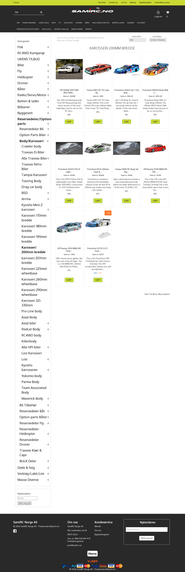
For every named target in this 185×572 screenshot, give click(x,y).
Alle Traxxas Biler (34, 158)
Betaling (133, 2)
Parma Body (30, 382)
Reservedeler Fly (32, 423)
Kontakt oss (113, 2)
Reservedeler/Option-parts (75, 38)
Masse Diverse (28, 480)
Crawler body (31, 146)
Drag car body (32, 187)
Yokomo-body (32, 376)
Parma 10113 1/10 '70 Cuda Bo (98, 91)
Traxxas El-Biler (33, 152)
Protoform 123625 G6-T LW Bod (127, 91)
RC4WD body (31, 335)
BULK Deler (28, 461)
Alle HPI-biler (31, 347)
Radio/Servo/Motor (31, 95)
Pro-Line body (32, 311)
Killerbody (29, 341)
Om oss (124, 2)
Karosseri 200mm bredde (68, 40)
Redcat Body (31, 329)
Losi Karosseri (32, 353)
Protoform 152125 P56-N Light (69, 170)
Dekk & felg (26, 467)
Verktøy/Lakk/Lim (30, 473)
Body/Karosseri (32, 141)
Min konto (102, 2)
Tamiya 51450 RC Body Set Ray (127, 170)
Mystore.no (54, 526)
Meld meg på (146, 538)
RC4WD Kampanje (31, 53)
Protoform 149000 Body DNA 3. (155, 91)
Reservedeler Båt (32, 411)
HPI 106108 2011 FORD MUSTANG (69, 91)
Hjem (59, 38)
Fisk (20, 47)
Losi (24, 359)
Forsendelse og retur (162, 2)
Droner (22, 83)
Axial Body (29, 317)
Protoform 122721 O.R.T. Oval (97, 249)
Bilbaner (23, 107)
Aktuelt (98, 526)
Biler (20, 65)
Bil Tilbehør (28, 405)
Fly (19, 71)
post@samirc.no (74, 545)
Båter (21, 89)
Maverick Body (32, 398)
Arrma (26, 199)
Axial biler (29, 323)
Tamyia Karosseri (34, 175)
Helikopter (25, 77)
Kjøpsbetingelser (145, 2)
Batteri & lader (28, 101)
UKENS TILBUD (28, 59)
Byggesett (25, 113)
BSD (25, 193)
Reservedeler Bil (31, 129)
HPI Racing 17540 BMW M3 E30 (155, 170)
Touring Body (31, 181)
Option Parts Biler (33, 135)
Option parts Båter (33, 417)
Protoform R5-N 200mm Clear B (98, 170)
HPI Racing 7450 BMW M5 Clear (69, 249)
